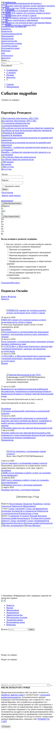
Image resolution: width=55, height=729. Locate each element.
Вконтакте (6, 58)
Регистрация (7, 192)
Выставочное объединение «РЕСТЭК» (19, 121)
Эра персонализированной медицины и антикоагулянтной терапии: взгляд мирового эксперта (30, 4)
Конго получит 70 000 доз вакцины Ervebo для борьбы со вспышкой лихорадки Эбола (24, 9)
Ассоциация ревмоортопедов (14, 125)
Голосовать (6, 283)
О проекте (11, 72)
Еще (3, 53)
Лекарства (27, 504)
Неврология (6, 31)
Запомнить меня (12, 186)
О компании (12, 70)
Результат (15, 283)
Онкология (6, 506)
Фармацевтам (7, 38)
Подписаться (7, 55)
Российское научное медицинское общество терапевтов (26, 130)
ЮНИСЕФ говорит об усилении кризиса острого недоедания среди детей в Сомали (27, 14)
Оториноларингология (11, 34)
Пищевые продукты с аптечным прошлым (20, 490)
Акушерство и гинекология (24, 511)
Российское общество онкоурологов (17, 159)
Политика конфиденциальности (15, 518)
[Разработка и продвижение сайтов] (2, 601)
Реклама (10, 75)
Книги (4, 296)
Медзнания (6, 164)
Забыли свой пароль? (11, 195)
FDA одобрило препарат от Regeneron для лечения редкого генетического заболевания (28, 19)
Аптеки (46, 504)
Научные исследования (20, 249)
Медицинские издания (11, 43)
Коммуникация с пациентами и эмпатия (27, 267)
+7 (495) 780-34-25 (39, 547)
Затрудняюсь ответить (19, 278)
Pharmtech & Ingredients (11, 135)
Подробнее (6, 329)
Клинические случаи (28, 513)
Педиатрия (6, 511)
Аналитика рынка (9, 46)
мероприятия (7, 201)
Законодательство (9, 41)
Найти (31, 629)
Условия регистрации (40, 518)
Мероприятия (7, 36)
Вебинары (5, 50)
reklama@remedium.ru (35, 550)
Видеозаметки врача (10, 48)
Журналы (12, 296)
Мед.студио (6, 169)
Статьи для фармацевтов (36, 508)
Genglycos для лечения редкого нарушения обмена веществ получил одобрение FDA (28, 24)
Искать (4, 629)
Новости (5, 299)
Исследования (15, 504)
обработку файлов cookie (12, 695)
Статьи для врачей (16, 508)
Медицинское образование (21, 258)
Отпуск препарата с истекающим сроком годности (24, 463)
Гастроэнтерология (10, 513)
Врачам (4, 363)
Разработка (6, 29)
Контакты (10, 77)
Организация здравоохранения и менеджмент (30, 252)
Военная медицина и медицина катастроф (28, 255)
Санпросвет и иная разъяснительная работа (29, 269)
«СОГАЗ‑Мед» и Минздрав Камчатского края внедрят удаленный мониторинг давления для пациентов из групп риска (25, 358)
